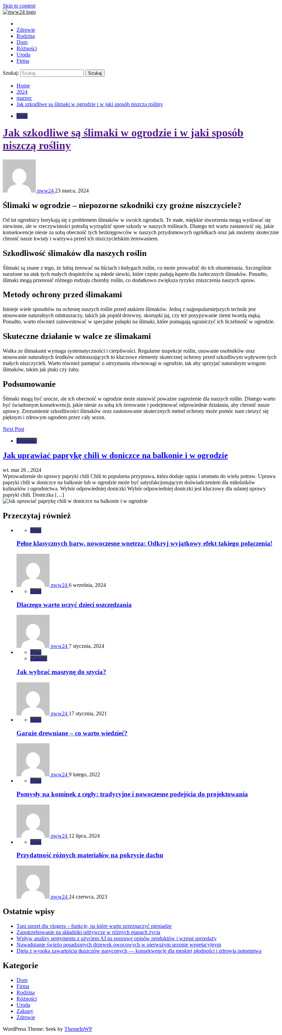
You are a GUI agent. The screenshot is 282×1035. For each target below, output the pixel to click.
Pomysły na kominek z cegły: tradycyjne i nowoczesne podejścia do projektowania (132, 794)
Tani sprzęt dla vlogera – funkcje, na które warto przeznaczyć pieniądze (94, 926)
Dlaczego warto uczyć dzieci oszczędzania (74, 604)
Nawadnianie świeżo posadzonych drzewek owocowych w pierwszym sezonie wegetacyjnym (119, 945)
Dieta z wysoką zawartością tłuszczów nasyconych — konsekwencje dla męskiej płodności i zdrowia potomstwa (139, 951)
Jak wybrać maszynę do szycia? (61, 671)
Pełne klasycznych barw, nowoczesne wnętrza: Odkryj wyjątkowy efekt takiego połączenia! (144, 543)
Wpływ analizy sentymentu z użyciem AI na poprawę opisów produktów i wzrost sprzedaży (117, 938)
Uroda (23, 55)
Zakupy (38, 658)
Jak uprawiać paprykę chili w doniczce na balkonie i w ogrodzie (115, 455)
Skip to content (19, 6)
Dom (22, 42)
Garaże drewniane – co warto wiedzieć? (72, 733)
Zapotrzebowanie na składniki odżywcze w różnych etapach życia (88, 932)
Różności (27, 48)
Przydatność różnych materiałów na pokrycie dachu (90, 855)
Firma (23, 61)
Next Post (13, 429)
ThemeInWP (78, 1029)
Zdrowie (26, 30)
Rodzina (26, 36)
